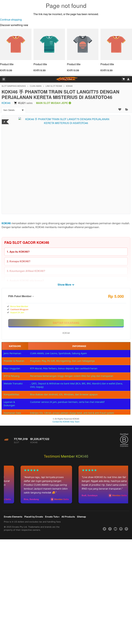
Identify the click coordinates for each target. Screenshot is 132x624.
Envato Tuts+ (52, 516)
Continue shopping (11, 19)
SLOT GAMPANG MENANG (14, 85)
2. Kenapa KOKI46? (18, 261)
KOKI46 (69, 85)
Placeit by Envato (33, 516)
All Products (68, 516)
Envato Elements (13, 516)
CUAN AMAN (36, 85)
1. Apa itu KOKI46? (18, 251)
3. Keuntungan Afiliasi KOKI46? (26, 271)
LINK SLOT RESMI (54, 85)
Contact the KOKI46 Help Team (66, 421)
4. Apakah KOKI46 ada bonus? (25, 280)
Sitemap (81, 516)
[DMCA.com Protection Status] (4, 119)
